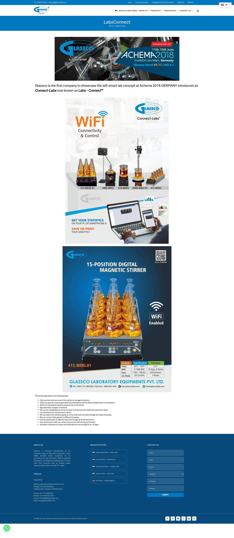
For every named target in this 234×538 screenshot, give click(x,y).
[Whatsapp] (7, 528)
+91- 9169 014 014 (40, 2)
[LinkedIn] (189, 518)
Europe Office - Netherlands (105, 459)
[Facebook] (167, 518)
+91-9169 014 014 (47, 496)
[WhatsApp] (183, 518)
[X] (173, 518)
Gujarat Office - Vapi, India (105, 474)
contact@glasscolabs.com (57, 2)
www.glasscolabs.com (46, 500)
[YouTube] (178, 518)
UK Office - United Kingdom (105, 481)
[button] (198, 10)
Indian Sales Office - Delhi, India (107, 452)
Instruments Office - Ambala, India (107, 466)
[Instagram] (194, 518)
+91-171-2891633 (46, 493)
